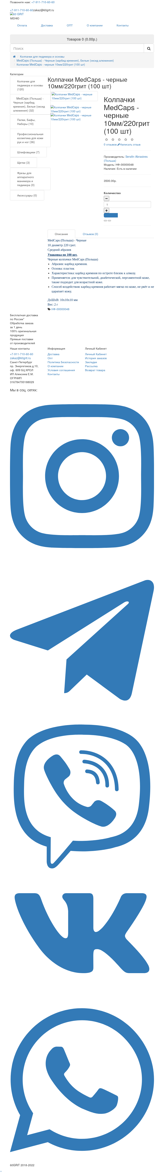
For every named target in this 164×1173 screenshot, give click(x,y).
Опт (50, 358)
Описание (61, 234)
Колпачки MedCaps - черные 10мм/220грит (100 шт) (51, 64)
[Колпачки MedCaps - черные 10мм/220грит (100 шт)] (74, 96)
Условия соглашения (61, 370)
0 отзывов (110, 144)
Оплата (22, 25)
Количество (112, 193)
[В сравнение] (109, 220)
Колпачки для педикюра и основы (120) (30, 85)
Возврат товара (95, 370)
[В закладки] (105, 220)
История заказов (96, 358)
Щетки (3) (23, 162)
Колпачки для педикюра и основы (42, 56)
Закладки (91, 362)
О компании (95, 25)
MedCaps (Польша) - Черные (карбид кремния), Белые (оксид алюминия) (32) (29, 104)
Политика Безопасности (63, 362)
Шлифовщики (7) (28, 152)
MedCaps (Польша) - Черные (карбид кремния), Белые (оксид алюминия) (65, 60)
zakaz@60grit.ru (20, 358)
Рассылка (91, 366)
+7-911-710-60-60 (43, 2)
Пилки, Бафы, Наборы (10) (26, 122)
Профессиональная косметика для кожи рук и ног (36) (30, 138)
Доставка (47, 25)
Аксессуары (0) (27, 195)
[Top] (1, 1171)
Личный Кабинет (96, 354)
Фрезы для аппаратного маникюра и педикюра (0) (26, 179)
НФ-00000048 (60, 309)
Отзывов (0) (90, 234)
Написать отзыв (130, 144)
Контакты (123, 25)
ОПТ (70, 25)
